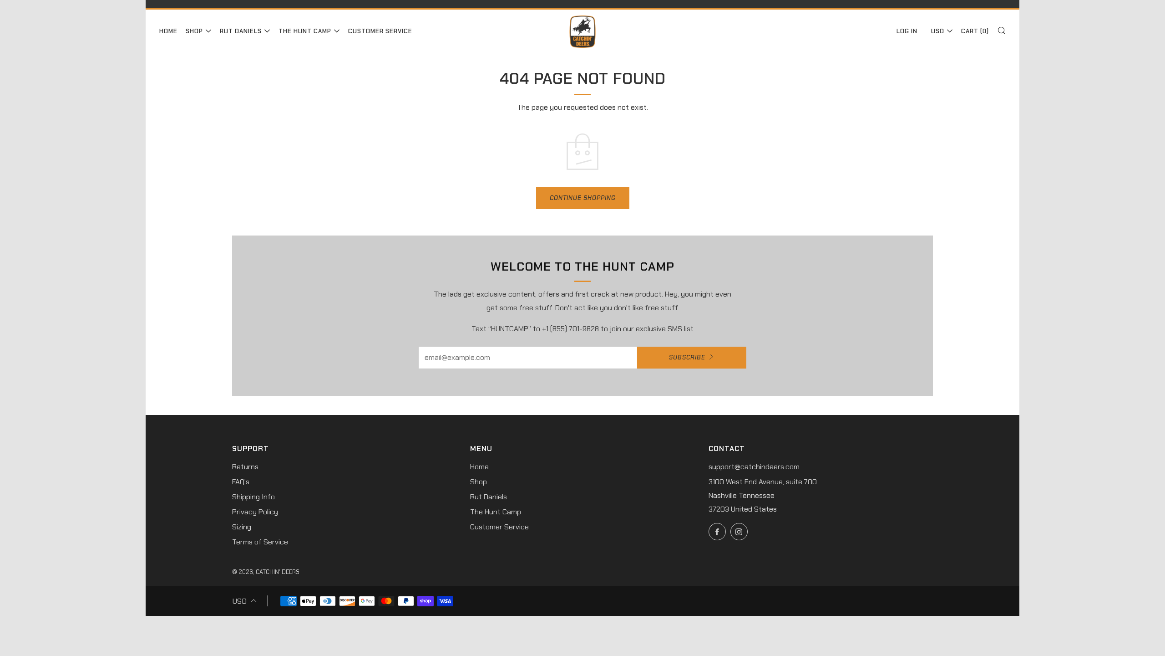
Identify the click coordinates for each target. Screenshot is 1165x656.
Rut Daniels (241, 31)
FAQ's (240, 482)
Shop (194, 31)
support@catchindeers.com (754, 467)
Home (168, 31)
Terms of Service (260, 542)
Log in (907, 31)
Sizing (241, 527)
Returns (245, 467)
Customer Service (380, 31)
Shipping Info (253, 497)
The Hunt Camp (305, 31)
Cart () (975, 31)
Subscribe (687, 357)
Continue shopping (583, 198)
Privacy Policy (255, 512)
